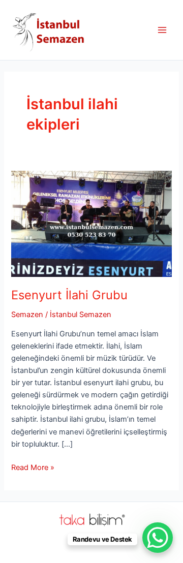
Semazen (27, 314)
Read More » (32, 468)
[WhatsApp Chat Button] (157, 537)
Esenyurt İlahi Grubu (69, 295)
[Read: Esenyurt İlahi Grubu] (91, 223)
